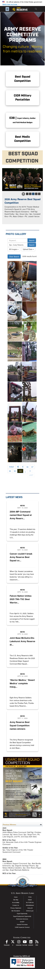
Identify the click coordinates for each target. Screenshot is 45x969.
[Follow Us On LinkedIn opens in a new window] (31, 942)
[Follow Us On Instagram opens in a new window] (19, 942)
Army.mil (29, 908)
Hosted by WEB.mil (21, 956)
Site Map (15, 899)
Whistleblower (30, 905)
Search (31, 240)
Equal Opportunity (22, 913)
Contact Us (15, 905)
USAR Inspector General (22, 927)
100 (21, 471)
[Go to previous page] (23, 467)
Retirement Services (22, 919)
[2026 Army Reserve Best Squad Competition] (22, 179)
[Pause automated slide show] (23, 194)
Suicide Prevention (22, 924)
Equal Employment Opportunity (22, 916)
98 (10, 471)
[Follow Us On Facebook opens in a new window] (7, 942)
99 (15, 471)
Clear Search (14, 256)
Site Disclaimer (15, 911)
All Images (13, 249)
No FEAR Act (30, 902)
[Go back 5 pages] (18, 467)
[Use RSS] (37, 942)
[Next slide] (40, 179)
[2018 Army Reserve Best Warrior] (15, 271)
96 (27, 467)
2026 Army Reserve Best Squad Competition (22, 200)
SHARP (22, 921)
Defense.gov (30, 911)
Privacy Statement (15, 908)
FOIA (29, 897)
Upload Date (28, 249)
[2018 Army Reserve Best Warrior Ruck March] (29, 452)
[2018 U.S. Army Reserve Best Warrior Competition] (29, 432)
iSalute (30, 899)
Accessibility (15, 902)
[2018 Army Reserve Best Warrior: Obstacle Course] (29, 351)
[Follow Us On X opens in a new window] (13, 942)
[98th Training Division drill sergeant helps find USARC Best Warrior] (29, 311)
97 (32, 467)
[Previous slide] (4, 179)
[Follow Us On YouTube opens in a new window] (25, 942)
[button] (11, 4)
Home (16, 897)
